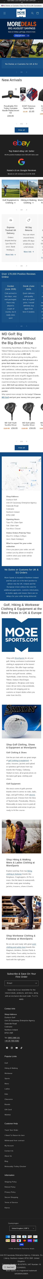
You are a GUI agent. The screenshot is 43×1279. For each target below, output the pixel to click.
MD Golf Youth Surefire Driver (11, 424)
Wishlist (8, 1115)
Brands (7, 1104)
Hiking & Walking (11, 1068)
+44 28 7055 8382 (12, 1041)
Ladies (7, 1089)
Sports (7, 1078)
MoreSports (20, 658)
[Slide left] (16, 72)
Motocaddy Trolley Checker (15, 1166)
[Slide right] (26, 72)
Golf (6, 1063)
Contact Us (9, 1151)
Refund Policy (10, 1187)
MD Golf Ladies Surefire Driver (28, 424)
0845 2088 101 (14, 1038)
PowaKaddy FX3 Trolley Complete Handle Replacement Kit (10, 109)
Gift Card (8, 1109)
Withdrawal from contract (14, 1140)
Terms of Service (11, 1202)
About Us (8, 1156)
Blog (6, 1161)
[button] (4, 13)
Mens (7, 1084)
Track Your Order (11, 1130)
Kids (6, 1094)
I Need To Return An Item (15, 1135)
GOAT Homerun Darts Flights (28, 107)
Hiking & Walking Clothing (29, 201)
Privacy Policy (10, 1192)
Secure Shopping (11, 1197)
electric (32, 795)
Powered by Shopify (28, 1248)
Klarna (7, 1208)
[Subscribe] (35, 983)
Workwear (8, 1073)
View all (21, 130)
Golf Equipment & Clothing (11, 201)
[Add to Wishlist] (16, 89)
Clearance (9, 1099)
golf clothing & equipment (18, 760)
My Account (9, 1146)
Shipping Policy (11, 1182)
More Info (9, 255)
